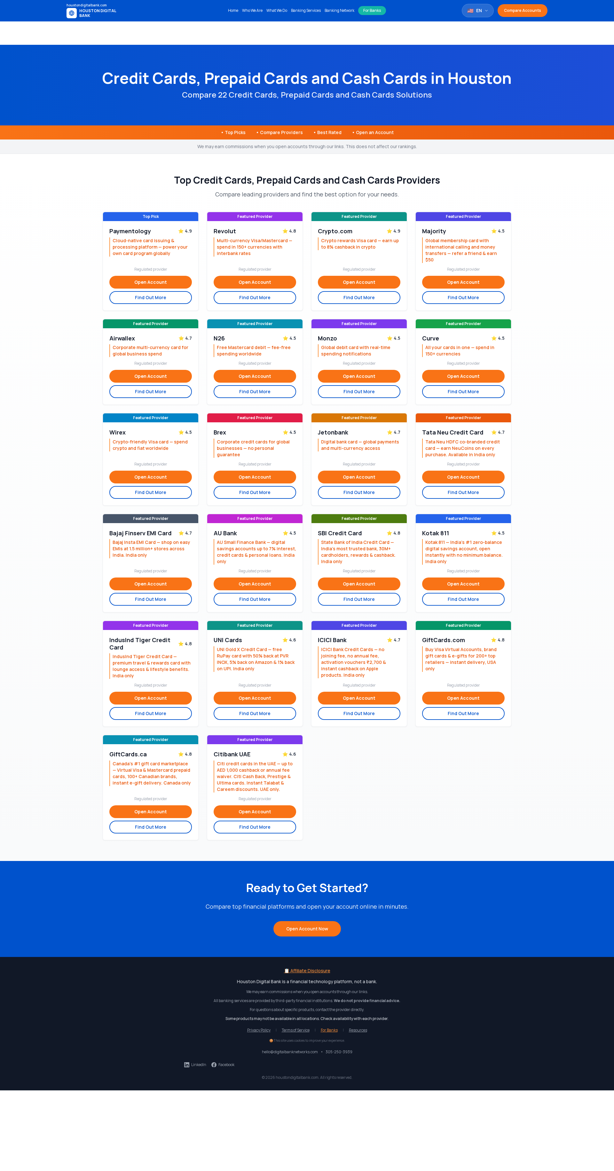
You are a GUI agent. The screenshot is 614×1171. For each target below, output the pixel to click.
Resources (358, 1030)
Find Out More (150, 297)
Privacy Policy (259, 1030)
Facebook (226, 1064)
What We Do (276, 10)
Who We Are (252, 10)
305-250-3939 (339, 1052)
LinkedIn (198, 1064)
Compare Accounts (522, 10)
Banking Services (306, 10)
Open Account (150, 282)
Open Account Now (307, 929)
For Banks (372, 10)
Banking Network (339, 10)
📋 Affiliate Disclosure (307, 971)
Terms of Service (296, 1030)
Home (233, 10)
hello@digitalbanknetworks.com (290, 1052)
